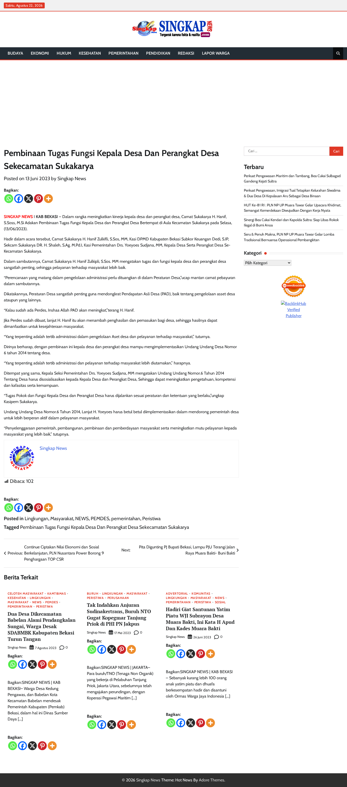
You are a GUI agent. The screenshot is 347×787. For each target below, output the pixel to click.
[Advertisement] (173, 98)
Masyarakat (61, 518)
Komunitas (201, 593)
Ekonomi (40, 53)
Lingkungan (36, 518)
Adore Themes (211, 780)
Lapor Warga (216, 53)
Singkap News (71, 178)
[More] (48, 198)
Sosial (220, 602)
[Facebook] (18, 198)
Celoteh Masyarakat (25, 593)
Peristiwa (151, 518)
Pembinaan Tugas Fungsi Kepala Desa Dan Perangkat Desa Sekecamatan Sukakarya (104, 527)
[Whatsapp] (8, 198)
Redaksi (186, 53)
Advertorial (177, 593)
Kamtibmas (56, 593)
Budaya (15, 53)
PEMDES (100, 518)
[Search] (338, 53)
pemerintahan (123, 53)
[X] (28, 198)
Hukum (64, 53)
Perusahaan (118, 597)
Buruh (93, 593)
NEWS (82, 518)
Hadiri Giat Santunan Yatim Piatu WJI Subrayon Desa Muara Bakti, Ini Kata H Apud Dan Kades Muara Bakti (200, 618)
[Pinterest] (38, 198)
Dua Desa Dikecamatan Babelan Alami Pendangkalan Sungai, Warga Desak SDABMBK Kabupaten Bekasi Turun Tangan (41, 626)
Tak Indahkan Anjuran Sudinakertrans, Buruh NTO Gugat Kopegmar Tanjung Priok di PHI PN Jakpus (119, 614)
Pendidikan (158, 53)
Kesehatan (90, 53)
